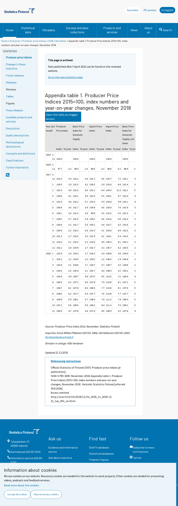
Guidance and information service (63, 449)
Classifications (14, 160)
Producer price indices (34, 40)
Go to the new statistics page (65, 77)
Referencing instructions (65, 361)
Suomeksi (132, 10)
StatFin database (99, 447)
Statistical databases (101, 453)
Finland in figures (99, 459)
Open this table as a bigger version (62, 117)
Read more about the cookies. (21, 485)
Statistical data (28, 30)
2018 (50, 40)
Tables (10, 96)
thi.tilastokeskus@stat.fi (59, 337)
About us (148, 30)
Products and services (112, 30)
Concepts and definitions (20, 153)
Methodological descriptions (15, 144)
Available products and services (19, 119)
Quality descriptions (17, 135)
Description (13, 128)
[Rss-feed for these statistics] (21, 176)
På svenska (149, 10)
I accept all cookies (17, 494)
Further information (17, 167)
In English (167, 10)
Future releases (15, 75)
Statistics (15, 40)
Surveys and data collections (77, 30)
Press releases (14, 110)
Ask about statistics (60, 457)
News (134, 30)
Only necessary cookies (46, 494)
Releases (11, 82)
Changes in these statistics (16, 66)
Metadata (48, 30)
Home (9, 30)
